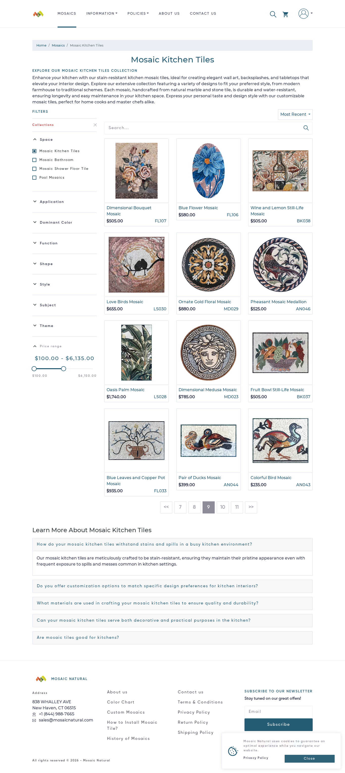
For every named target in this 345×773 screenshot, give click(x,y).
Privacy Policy (194, 713)
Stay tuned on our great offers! (272, 699)
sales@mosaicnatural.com (65, 720)
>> (251, 507)
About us (169, 13)
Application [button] (52, 202)
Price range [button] (51, 346)
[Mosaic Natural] (38, 18)
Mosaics (67, 13)
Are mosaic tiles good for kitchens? (78, 638)
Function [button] (49, 243)
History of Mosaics (128, 739)
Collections (43, 125)
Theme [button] (47, 326)
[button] (273, 14)
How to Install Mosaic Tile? (132, 726)
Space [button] (46, 140)
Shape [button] (46, 264)
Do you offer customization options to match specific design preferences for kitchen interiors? (147, 586)
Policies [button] (137, 13)
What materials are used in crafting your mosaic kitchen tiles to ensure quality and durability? (148, 603)
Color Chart (121, 702)
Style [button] (45, 284)
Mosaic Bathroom (56, 160)
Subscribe (278, 725)
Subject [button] (48, 305)
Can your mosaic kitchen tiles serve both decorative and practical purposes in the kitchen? (144, 621)
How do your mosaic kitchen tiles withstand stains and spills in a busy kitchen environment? (145, 545)
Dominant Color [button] (56, 222)
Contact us (203, 13)
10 (222, 507)
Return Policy (193, 723)
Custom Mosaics (126, 713)
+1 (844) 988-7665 (56, 714)
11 (237, 507)
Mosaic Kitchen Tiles (59, 151)
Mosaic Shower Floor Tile (63, 169)
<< (166, 507)
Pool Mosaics (51, 177)
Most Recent (293, 114)
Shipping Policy (196, 733)
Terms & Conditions (200, 702)
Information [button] (100, 13)
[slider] (34, 368)
